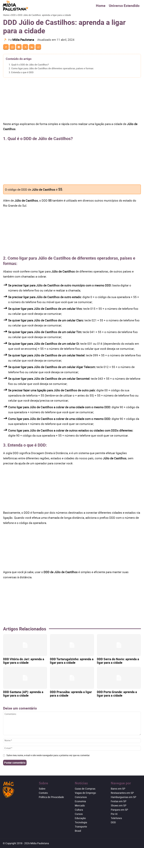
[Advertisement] (72, 100)
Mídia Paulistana (23, 40)
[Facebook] (6, 47)
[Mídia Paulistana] (5, 40)
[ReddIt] (38, 47)
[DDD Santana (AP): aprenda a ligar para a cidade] (25, 678)
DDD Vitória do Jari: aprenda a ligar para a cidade (23, 661)
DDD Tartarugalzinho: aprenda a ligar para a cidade (72, 661)
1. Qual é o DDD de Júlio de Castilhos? (29, 64)
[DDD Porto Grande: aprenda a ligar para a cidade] (119, 678)
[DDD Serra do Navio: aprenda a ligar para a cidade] (119, 645)
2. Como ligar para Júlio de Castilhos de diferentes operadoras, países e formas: (51, 68)
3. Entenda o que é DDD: (21, 72)
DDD (13, 15)
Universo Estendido (124, 5)
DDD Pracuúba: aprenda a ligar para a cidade (71, 693)
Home (100, 5)
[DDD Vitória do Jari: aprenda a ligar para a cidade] (25, 645)
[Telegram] (19, 47)
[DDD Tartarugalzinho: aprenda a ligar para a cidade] (72, 645)
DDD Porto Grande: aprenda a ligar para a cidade (117, 693)
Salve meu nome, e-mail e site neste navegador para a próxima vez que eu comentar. (48, 755)
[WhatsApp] (12, 47)
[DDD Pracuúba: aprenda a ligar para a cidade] (72, 678)
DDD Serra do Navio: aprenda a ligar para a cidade (118, 661)
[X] (25, 47)
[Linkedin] (32, 47)
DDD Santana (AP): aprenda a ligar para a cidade (23, 693)
